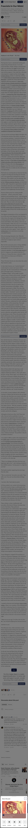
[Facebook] (9, 822)
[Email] (14, 822)
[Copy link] (4, 822)
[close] (25, 798)
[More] (25, 822)
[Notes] (19, 822)
